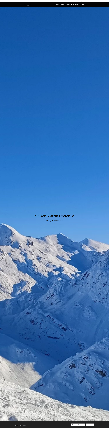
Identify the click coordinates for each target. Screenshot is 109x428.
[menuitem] (57, 4)
